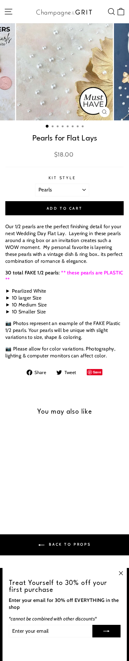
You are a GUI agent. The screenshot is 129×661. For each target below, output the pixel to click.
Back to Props (69, 544)
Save (97, 372)
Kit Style (62, 177)
